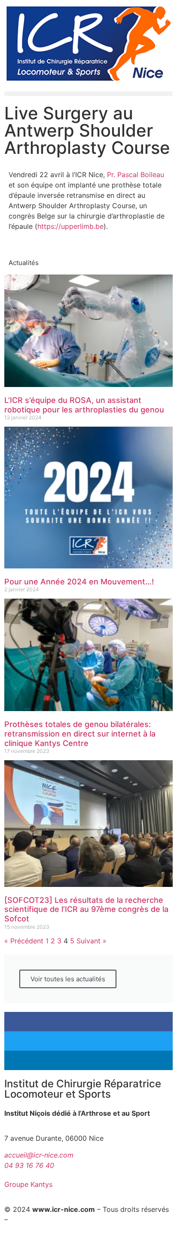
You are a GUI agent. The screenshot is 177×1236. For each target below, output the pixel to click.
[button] (88, 93)
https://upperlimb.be (70, 226)
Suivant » (91, 940)
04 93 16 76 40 (29, 1165)
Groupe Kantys (28, 1184)
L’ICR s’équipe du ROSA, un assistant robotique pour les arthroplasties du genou (84, 405)
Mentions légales (37, 1219)
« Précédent (23, 940)
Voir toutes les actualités (68, 979)
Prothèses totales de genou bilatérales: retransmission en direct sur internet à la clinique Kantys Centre (80, 733)
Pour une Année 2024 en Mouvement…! (79, 581)
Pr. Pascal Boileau (135, 174)
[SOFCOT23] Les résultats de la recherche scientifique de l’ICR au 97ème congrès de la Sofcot (86, 909)
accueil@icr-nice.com (38, 1155)
